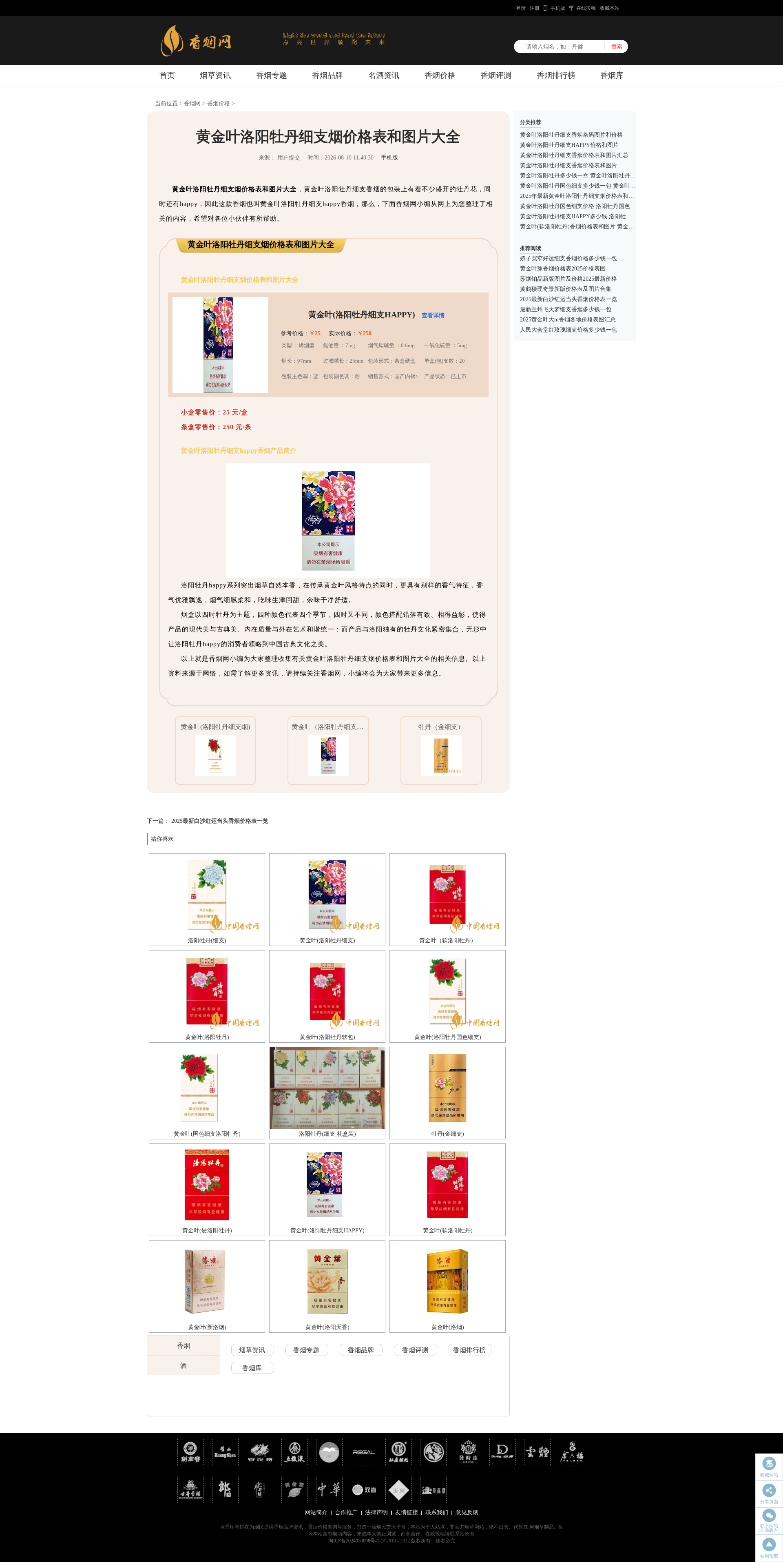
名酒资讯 (383, 75)
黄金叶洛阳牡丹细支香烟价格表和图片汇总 (574, 155)
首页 (167, 75)
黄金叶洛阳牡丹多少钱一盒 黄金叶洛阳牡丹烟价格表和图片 (595, 176)
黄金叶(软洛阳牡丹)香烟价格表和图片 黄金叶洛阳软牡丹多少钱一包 (605, 227)
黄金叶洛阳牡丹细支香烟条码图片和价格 (571, 135)
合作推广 (346, 1512)
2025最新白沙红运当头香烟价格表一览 (219, 821)
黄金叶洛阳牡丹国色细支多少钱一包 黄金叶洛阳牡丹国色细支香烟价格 (609, 186)
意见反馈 (467, 1512)
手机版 (558, 8)
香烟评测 (495, 75)
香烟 (183, 1345)
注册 (535, 8)
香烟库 (612, 75)
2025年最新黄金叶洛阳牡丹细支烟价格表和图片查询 (585, 196)
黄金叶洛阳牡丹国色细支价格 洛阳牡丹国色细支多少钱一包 (595, 206)
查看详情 (433, 315)
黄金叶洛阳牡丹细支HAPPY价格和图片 (569, 145)
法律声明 (376, 1512)
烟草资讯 (215, 75)
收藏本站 (609, 8)
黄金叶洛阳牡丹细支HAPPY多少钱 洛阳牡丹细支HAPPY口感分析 (602, 216)
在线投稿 (586, 8)
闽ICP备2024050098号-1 (353, 1541)
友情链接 (406, 1512)
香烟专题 (271, 75)
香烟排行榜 (556, 75)
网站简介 (316, 1512)
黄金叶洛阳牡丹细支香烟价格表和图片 (568, 165)
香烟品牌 (327, 75)
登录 (521, 8)
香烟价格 (440, 75)
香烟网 (192, 103)
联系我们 (436, 1512)
